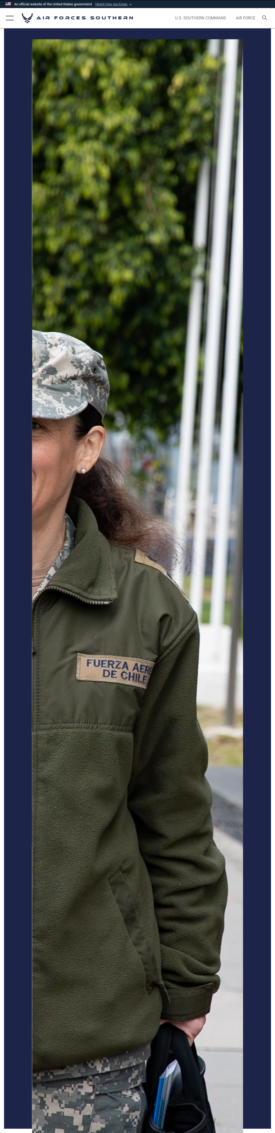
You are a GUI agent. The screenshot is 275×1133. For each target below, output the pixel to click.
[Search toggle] (265, 18)
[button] (114, 4)
